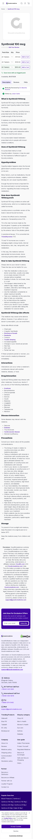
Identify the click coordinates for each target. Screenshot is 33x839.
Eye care (20, 728)
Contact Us (5, 787)
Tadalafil (4, 724)
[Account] (25, 3)
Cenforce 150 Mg (20, 802)
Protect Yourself (22, 746)
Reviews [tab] (16, 82)
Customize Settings (16, 836)
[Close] (29, 813)
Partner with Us (6, 781)
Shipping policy (6, 753)
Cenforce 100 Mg (7, 802)
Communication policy (6, 757)
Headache (7, 335)
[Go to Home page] (11, 3)
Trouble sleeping (9, 339)
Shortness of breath (10, 333)
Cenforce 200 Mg (7, 805)
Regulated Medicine (23, 749)
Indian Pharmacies (23, 743)
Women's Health (22, 724)
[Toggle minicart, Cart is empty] (28, 3)
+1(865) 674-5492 (7, 702)
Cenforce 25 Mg (20, 805)
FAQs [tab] (26, 82)
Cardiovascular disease (12, 432)
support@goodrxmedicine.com (15, 600)
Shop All (20, 718)
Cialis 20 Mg (18, 808)
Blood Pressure (6, 798)
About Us (4, 743)
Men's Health (21, 721)
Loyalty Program (6, 784)
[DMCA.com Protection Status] (25, 636)
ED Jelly (4, 728)
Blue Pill (4, 721)
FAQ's (19, 763)
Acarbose (7, 388)
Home (3, 9)
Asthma (19, 731)
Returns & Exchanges (21, 754)
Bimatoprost (5, 731)
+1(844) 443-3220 (7, 689)
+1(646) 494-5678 (7, 696)
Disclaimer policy (7, 761)
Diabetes (7, 427)
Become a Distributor (4, 773)
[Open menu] (3, 3)
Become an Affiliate (7, 777)
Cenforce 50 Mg (6, 808)
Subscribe (24, 623)
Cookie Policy (8, 818)
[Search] (21, 3)
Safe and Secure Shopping (23, 759)
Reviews (4, 746)
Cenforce (16, 798)
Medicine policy (6, 749)
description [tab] (6, 82)
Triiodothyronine (6, 237)
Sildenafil (4, 718)
